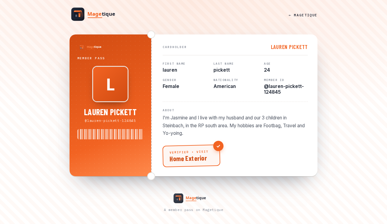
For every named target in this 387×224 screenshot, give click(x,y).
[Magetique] (98, 14)
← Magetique (303, 15)
